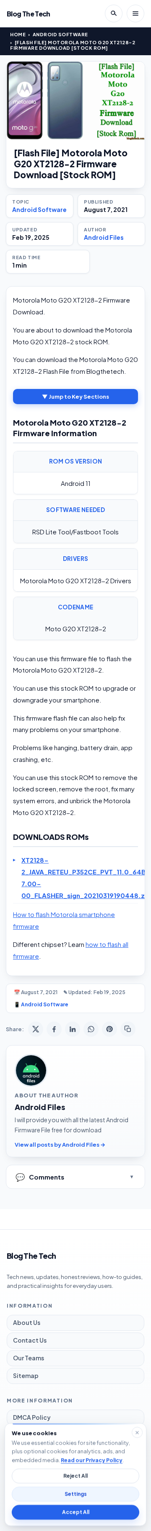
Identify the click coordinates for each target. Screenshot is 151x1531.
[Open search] (113, 13)
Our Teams (28, 1358)
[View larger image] (75, 101)
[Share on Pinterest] (109, 1029)
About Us (26, 1322)
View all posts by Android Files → (60, 1144)
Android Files (104, 237)
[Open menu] (135, 13)
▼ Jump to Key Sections (75, 396)
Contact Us (30, 1340)
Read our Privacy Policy (91, 1459)
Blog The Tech (28, 13)
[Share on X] (35, 1029)
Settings (76, 1494)
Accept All (75, 1512)
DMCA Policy (32, 1417)
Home (18, 34)
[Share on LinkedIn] (72, 1029)
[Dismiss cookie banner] (137, 1432)
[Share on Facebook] (54, 1029)
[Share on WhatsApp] (91, 1029)
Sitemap (26, 1375)
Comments (40, 1177)
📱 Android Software (41, 1004)
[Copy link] (127, 1029)
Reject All (75, 1476)
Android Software (60, 34)
